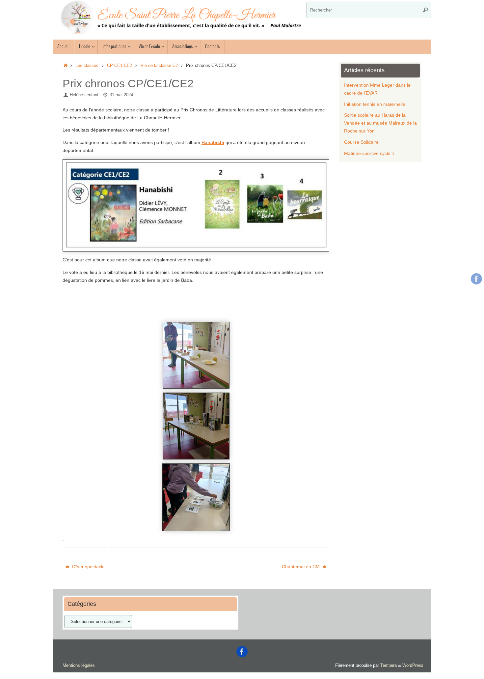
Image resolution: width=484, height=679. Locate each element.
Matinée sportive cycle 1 (369, 153)
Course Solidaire (361, 142)
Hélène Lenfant (84, 95)
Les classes (86, 65)
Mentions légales (79, 665)
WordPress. (413, 665)
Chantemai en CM (301, 566)
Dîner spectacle (88, 566)
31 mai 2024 (121, 95)
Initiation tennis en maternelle (374, 104)
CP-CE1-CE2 (119, 65)
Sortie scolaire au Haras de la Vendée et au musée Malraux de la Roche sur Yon (380, 122)
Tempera (388, 665)
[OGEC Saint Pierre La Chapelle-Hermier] (476, 278)
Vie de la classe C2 (159, 65)
